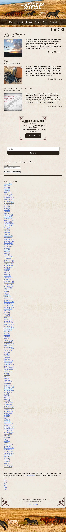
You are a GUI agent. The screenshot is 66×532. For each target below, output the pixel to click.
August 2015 (8, 413)
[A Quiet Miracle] (13, 56)
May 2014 (7, 439)
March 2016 (7, 401)
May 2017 (7, 376)
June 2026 (7, 187)
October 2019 (8, 326)
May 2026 (7, 189)
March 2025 (7, 213)
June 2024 (7, 229)
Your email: (7, 165)
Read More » (55, 52)
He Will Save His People (19, 88)
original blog (31, 475)
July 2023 (7, 248)
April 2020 (7, 316)
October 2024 (8, 222)
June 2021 (7, 291)
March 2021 (7, 296)
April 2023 (7, 253)
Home (11, 22)
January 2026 (8, 196)
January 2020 (8, 321)
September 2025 (9, 203)
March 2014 (7, 442)
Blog (45, 22)
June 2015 (7, 416)
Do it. (7, 61)
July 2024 (7, 227)
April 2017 (7, 378)
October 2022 (8, 264)
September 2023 (9, 244)
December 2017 (9, 364)
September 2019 (9, 328)
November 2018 (9, 345)
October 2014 (8, 430)
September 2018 (9, 349)
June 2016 (7, 396)
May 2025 (7, 210)
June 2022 (7, 270)
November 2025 (9, 199)
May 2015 (7, 418)
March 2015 (7, 422)
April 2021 (7, 295)
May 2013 (7, 460)
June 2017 (7, 375)
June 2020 (7, 312)
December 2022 (9, 260)
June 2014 (7, 437)
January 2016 (8, 404)
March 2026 (7, 192)
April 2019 (7, 336)
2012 (5, 482)
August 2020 (8, 309)
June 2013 (7, 458)
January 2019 (8, 342)
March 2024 (7, 234)
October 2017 (8, 368)
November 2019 (9, 324)
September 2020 (9, 307)
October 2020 (8, 305)
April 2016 (7, 399)
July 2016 (7, 394)
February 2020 (8, 319)
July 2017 (7, 373)
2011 (5, 484)
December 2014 (9, 427)
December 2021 (9, 281)
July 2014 (7, 436)
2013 (5, 480)
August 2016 (8, 392)
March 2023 (7, 255)
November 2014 (9, 429)
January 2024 (8, 237)
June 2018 (7, 354)
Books (29, 22)
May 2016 (7, 397)
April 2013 (7, 462)
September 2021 (9, 286)
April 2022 (7, 274)
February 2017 (8, 382)
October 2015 (8, 409)
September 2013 (9, 453)
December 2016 (9, 385)
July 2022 (7, 269)
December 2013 (9, 448)
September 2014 (9, 432)
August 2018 (8, 350)
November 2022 (9, 262)
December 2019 (9, 323)
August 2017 (8, 371)
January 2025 (8, 217)
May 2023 (7, 251)
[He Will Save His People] (13, 110)
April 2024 (7, 232)
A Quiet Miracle (14, 34)
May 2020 (7, 314)
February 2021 (8, 298)
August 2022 (8, 267)
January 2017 (8, 383)
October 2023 (8, 243)
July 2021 (7, 290)
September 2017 (9, 369)
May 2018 (7, 356)
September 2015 (9, 411)
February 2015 (8, 423)
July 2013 (7, 456)
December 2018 (9, 343)
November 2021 (9, 283)
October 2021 (8, 284)
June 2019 (7, 333)
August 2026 (8, 184)
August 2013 (8, 455)
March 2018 (7, 359)
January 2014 (8, 446)
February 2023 (8, 257)
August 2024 (8, 225)
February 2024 (8, 236)
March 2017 (7, 380)
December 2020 (9, 302)
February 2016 (8, 403)
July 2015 (7, 415)
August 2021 (8, 288)
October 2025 (8, 201)
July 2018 (7, 352)
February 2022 (8, 277)
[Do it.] (13, 83)
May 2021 (7, 293)
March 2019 (7, 338)
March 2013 (7, 463)
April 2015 (7, 420)
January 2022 (8, 279)
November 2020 (9, 303)
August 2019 (8, 330)
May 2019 (7, 335)
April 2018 (7, 357)
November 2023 (9, 241)
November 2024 (9, 220)
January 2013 (8, 467)
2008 (5, 489)
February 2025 (8, 215)
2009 (5, 487)
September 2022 (9, 265)
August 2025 (8, 204)
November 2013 (9, 449)
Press (37, 22)
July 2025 (7, 206)
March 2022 (7, 276)
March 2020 (7, 317)
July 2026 (7, 185)
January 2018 (8, 363)
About (20, 22)
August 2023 (8, 246)
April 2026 (7, 191)
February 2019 (8, 340)
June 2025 (7, 208)
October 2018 (8, 347)
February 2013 (8, 465)
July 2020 (7, 310)
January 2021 (8, 300)
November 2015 (9, 408)
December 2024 (9, 218)
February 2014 (8, 444)
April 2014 (7, 441)
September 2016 (9, 390)
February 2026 (8, 194)
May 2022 (7, 272)
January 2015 (8, 425)
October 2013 (8, 451)
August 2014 (8, 434)
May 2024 (7, 231)
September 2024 (9, 224)
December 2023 (9, 239)
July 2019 (7, 331)
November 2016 (9, 387)
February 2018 (8, 361)
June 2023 (7, 250)
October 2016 (8, 389)
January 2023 (8, 258)
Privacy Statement (33, 504)
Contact (53, 22)
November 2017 (9, 366)
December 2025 (9, 197)
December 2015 (9, 406)
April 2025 (7, 211)
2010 (5, 486)
